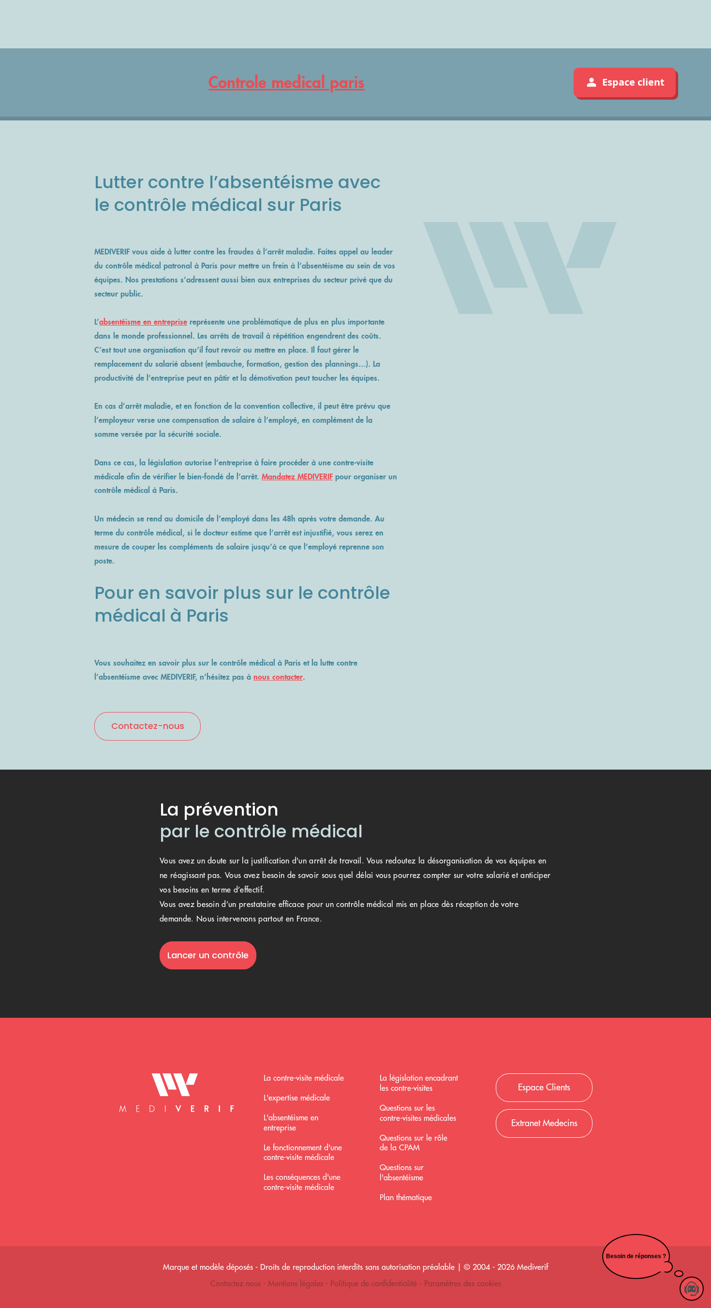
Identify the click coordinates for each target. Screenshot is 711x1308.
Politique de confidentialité (374, 1284)
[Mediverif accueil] (176, 1095)
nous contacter (278, 676)
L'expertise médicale (297, 1098)
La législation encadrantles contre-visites (419, 1083)
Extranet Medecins (544, 1123)
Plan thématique (406, 1198)
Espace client (633, 82)
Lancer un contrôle (208, 955)
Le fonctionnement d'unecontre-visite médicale (303, 1153)
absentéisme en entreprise (143, 321)
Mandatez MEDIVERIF (297, 476)
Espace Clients (544, 1087)
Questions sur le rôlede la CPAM (413, 1143)
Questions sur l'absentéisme (402, 1173)
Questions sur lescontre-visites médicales (418, 1113)
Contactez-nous (147, 726)
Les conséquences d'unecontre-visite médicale (302, 1182)
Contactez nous (236, 1284)
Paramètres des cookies (462, 1284)
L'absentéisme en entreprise (291, 1123)
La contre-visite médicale (304, 1078)
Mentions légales (297, 1284)
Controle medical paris (286, 82)
